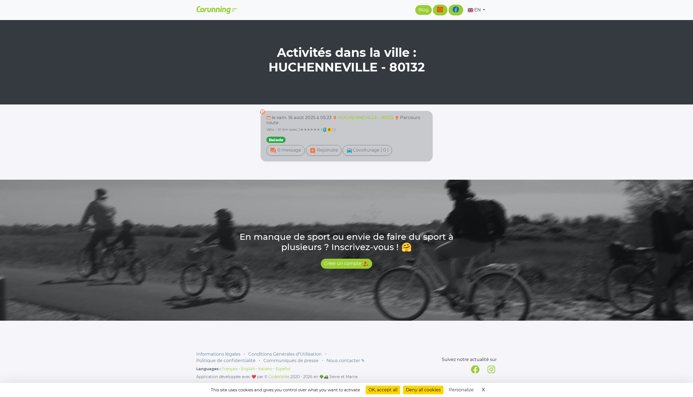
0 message (285, 150)
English (248, 368)
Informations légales (218, 354)
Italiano (265, 368)
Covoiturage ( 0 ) (367, 150)
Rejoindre (323, 150)
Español (283, 368)
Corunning (216, 10)
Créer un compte (346, 264)
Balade (276, 139)
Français (230, 368)
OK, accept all (382, 389)
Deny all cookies (423, 389)
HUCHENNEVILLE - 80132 (366, 117)
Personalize (461, 389)
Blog (424, 9)
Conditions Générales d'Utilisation (285, 354)
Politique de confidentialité (226, 360)
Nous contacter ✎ (345, 360)
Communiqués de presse (291, 360)
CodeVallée (279, 376)
